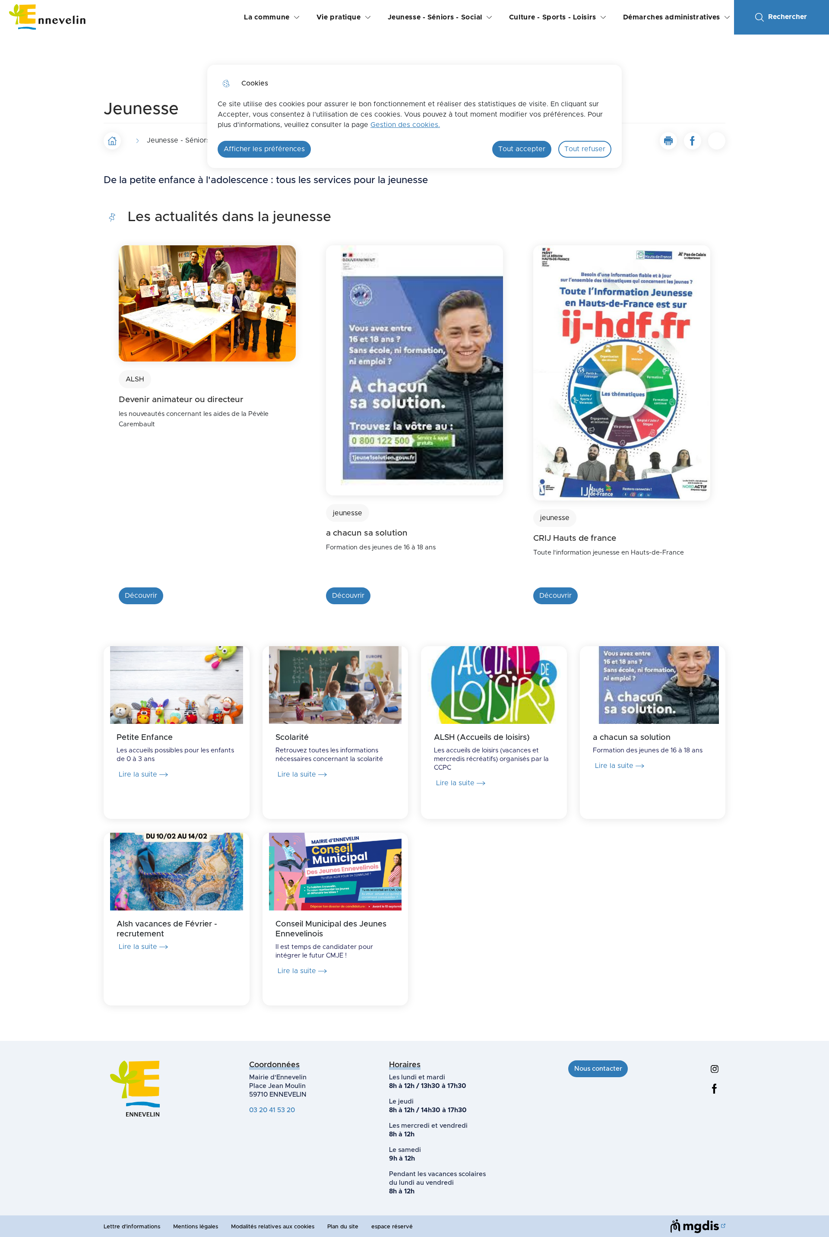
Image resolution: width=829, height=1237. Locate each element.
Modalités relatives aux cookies (272, 1227)
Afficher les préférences (264, 149)
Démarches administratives (671, 17)
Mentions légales (195, 1227)
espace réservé (392, 1227)
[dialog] (414, 116)
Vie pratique (338, 17)
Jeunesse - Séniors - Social (435, 17)
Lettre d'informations (132, 1227)
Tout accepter (521, 149)
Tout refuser (584, 149)
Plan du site (342, 1227)
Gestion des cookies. (405, 124)
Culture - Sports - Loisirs (552, 17)
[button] (668, 140)
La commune (267, 17)
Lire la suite (138, 774)
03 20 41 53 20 (272, 1110)
